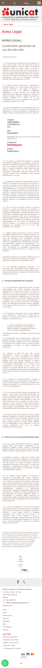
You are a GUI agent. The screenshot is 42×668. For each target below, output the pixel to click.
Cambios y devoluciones (11, 642)
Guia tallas (6, 621)
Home (5, 610)
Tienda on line (7, 615)
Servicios (6, 618)
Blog (4, 624)
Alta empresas (7, 627)
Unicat (5, 612)
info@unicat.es (14, 145)
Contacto (6, 630)
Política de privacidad (10, 637)
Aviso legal (7, 634)
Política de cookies (9, 645)
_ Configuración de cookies (12, 648)
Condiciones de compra (10, 640)
